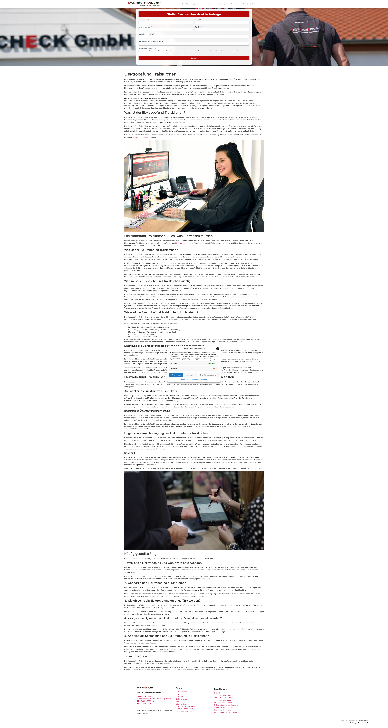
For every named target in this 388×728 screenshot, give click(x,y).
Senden (194, 58)
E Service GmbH (182, 704)
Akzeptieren (176, 375)
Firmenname (144, 20)
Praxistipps (235, 4)
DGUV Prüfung (181, 692)
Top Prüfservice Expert (222, 695)
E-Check (217, 693)
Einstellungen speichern (208, 375)
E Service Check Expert (184, 709)
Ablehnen (190, 375)
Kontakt (185, 4)
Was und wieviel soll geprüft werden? (153, 41)
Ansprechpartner (145, 27)
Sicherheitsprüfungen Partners (226, 705)
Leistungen (207, 4)
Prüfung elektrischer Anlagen (225, 712)
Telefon (198, 27)
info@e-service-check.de (148, 703)
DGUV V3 (179, 697)
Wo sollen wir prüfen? (147, 34)
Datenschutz (196, 379)
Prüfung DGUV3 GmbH (223, 702)
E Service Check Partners (185, 706)
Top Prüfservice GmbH (222, 700)
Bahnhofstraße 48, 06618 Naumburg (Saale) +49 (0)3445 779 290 (154, 698)
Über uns (195, 4)
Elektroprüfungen (142, 137)
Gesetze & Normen (250, 4)
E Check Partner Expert (184, 711)
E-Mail (198, 20)
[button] (218, 349)
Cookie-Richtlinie (186, 379)
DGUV (178, 694)
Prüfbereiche (222, 4)
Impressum (204, 379)
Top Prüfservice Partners (223, 698)
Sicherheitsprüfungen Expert (225, 707)
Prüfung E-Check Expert (223, 710)
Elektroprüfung (181, 243)
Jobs (177, 701)
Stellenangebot (181, 699)
